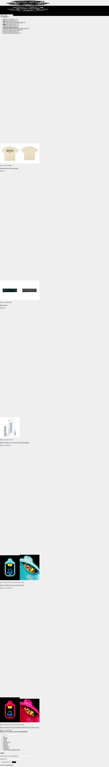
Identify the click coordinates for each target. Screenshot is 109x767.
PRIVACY (6, 748)
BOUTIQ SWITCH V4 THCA (11, 30)
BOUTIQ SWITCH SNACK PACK (13, 22)
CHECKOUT (7, 742)
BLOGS (5, 744)
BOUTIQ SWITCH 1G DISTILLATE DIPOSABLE (14, 442)
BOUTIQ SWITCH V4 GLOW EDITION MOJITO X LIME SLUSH (19, 727)
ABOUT (5, 745)
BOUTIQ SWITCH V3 (9, 25)
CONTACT (6, 747)
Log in (14, 762)
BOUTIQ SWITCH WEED (11, 33)
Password (3, 759)
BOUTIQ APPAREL (9, 19)
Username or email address (9, 756)
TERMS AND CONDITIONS (11, 750)
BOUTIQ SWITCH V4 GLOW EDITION (15, 28)
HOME (5, 737)
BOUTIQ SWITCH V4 (9, 27)
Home (2, 8)
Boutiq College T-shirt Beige (9, 168)
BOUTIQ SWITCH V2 (9, 24)
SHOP (5, 739)
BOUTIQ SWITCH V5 (9, 31)
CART (5, 740)
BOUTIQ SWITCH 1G (9, 21)
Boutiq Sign (4, 305)
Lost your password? (6, 765)
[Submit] (3, 736)
